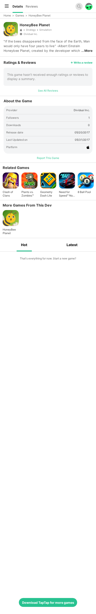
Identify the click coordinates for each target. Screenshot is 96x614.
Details (18, 6)
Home (7, 15)
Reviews (32, 6)
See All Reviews (48, 90)
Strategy (31, 29)
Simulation (45, 29)
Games (19, 15)
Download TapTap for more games (48, 602)
